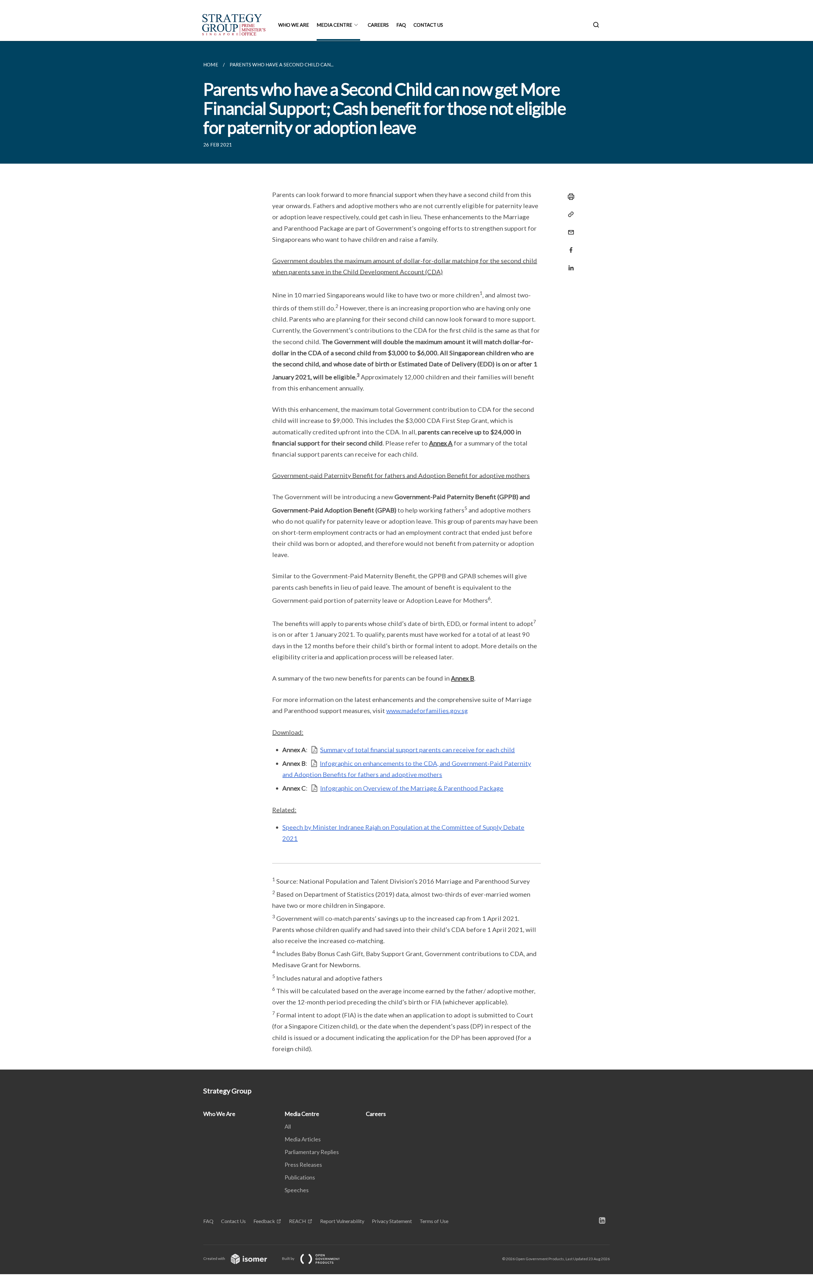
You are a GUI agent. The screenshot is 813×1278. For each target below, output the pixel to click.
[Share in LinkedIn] (569, 264)
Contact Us (428, 25)
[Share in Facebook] (569, 246)
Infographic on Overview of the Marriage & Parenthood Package (411, 788)
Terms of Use (434, 1221)
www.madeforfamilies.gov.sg (427, 710)
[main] (406, 555)
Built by (288, 1258)
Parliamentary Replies (312, 1151)
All (288, 1126)
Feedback (264, 1221)
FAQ (401, 25)
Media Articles (303, 1139)
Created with (214, 1258)
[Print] (569, 196)
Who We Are (293, 25)
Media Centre (334, 25)
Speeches (297, 1189)
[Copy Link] (569, 214)
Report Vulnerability (342, 1221)
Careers (378, 25)
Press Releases (303, 1164)
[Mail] (569, 228)
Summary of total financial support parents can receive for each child (417, 749)
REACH (297, 1221)
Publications (300, 1177)
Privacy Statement (392, 1221)
